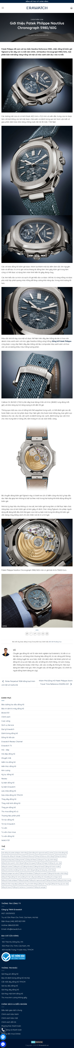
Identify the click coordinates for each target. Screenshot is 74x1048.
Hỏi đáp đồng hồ (8, 754)
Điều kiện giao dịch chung (11, 1010)
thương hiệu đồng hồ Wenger (11, 856)
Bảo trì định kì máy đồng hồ (12, 708)
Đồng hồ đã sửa (7, 737)
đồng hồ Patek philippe (9, 880)
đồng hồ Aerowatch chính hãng (12, 863)
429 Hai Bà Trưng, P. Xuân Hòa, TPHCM (17, 950)
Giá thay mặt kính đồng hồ (12, 994)
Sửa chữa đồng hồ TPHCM (12, 795)
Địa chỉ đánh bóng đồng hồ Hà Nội (15, 978)
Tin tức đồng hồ (7, 820)
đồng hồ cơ (18, 866)
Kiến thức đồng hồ (8, 766)
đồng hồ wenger (40, 887)
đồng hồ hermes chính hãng (24, 870)
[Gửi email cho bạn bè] (39, 634)
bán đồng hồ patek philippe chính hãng (14, 853)
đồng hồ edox (28, 866)
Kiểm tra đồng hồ (8, 762)
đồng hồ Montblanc (26, 873)
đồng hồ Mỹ (6, 877)
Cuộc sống (5, 721)
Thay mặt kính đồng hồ (10, 803)
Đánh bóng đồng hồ (9, 733)
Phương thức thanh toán (11, 1026)
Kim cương (5, 770)
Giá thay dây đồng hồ (10, 990)
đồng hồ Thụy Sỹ (44, 884)
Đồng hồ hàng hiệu (8, 860)
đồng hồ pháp (23, 880)
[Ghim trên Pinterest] (43, 634)
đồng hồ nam (16, 877)
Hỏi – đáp (5, 750)
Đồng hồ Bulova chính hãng (44, 856)
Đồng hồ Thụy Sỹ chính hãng (47, 860)
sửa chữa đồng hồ (8, 791)
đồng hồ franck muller (53, 866)
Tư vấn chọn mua (8, 832)
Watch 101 (5, 840)
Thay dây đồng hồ (8, 799)
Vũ (47, 35)
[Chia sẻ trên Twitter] (35, 634)
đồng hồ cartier (7, 866)
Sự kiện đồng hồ (7, 783)
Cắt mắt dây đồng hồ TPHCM (13, 982)
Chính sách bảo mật (9, 1018)
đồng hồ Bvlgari (42, 863)
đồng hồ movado (41, 873)
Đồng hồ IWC (20, 860)
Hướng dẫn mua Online (10, 1034)
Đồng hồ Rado (31, 860)
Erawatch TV (6, 746)
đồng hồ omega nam (54, 877)
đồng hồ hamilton (7, 870)
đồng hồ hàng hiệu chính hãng (45, 870)
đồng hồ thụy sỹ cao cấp (60, 884)
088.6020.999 (13, 925)
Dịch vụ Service (7, 725)
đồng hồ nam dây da (29, 877)
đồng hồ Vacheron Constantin (23, 887)
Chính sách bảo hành (10, 1014)
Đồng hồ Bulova (28, 856)
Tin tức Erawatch (8, 824)
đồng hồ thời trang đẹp (9, 884)
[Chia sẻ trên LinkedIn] (47, 634)
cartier (51, 853)
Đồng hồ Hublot (60, 856)
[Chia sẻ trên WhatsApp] (27, 634)
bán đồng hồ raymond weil (38, 853)
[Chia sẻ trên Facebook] (31, 634)
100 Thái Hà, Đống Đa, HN (12, 942)
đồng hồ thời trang (64, 880)
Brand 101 (5, 713)
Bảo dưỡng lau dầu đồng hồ (12, 704)
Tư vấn (4, 828)
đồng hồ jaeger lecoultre (10, 873)
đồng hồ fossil (39, 866)
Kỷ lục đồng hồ (7, 774)
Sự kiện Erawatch (8, 787)
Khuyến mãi (6, 758)
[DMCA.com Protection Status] (37, 1042)
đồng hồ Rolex (51, 880)
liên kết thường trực (55, 642)
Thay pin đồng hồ (8, 807)
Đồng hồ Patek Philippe (61, 341)
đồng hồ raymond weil (37, 880)
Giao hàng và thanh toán (11, 1030)
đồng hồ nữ (41, 877)
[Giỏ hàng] (71, 8)
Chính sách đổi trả (8, 1022)
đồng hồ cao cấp (55, 863)
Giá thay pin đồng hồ (9, 974)
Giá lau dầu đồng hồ (9, 986)
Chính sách (5, 717)
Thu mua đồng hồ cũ (9, 811)
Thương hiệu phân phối (10, 816)
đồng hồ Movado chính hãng (57, 873)
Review (4, 779)
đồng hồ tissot (6, 887)
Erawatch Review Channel (12, 741)
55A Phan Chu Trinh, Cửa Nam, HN (15, 946)
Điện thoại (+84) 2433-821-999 (13, 921)
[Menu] (2, 8)
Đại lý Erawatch (7, 729)
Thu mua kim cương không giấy (14, 997)
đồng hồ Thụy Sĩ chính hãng (28, 884)
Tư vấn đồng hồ (7, 836)
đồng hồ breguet (30, 863)
